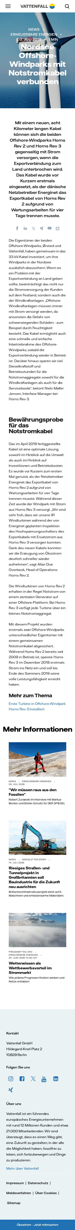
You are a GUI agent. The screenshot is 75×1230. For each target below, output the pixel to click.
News (33, 29)
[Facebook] (17, 228)
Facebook (22, 1078)
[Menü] (8, 6)
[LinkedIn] (25, 228)
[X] (33, 228)
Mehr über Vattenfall (22, 1168)
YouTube (44, 1078)
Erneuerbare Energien (34, 34)
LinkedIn (55, 1078)
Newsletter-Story (34, 859)
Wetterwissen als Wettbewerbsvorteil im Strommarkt (30, 968)
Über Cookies (45, 1193)
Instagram (10, 1078)
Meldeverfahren (18, 1193)
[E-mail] (50, 228)
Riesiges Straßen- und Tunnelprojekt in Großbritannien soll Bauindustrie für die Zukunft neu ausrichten (34, 877)
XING (10, 1090)
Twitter (33, 1078)
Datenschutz (38, 1183)
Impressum (15, 1183)
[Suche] (68, 6)
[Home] (37, 6)
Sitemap (13, 1203)
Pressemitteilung (20, 951)
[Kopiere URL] (58, 228)
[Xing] (42, 228)
